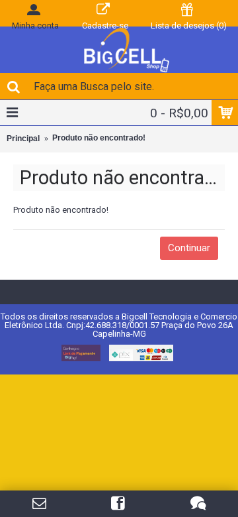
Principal (23, 138)
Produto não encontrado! (98, 138)
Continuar (189, 248)
